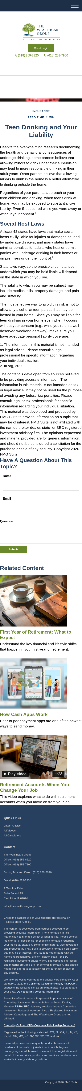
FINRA (19, 1006)
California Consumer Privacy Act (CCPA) (53, 983)
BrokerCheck (22, 921)
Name (7, 475)
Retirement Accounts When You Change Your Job (34, 787)
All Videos (10, 830)
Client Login (41, 48)
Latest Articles (12, 825)
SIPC (26, 1006)
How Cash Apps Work (23, 714)
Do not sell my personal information (38, 991)
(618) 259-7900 (57, 55)
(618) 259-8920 (28, 55)
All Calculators (12, 835)
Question (6, 521)
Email (7, 498)
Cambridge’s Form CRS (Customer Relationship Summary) (39, 1025)
